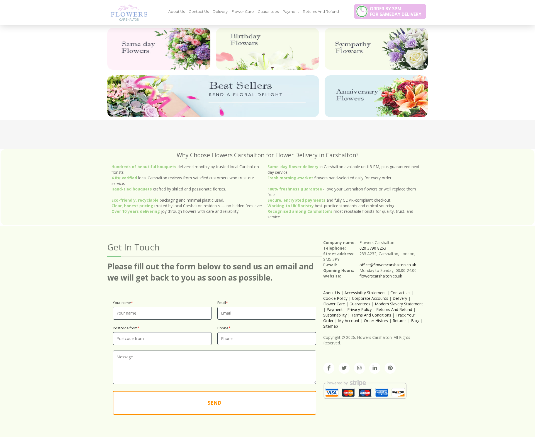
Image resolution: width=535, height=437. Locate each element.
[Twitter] (344, 368)
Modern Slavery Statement (399, 303)
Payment (291, 11)
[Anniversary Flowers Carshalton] (376, 96)
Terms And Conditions (371, 315)
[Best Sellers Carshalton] (213, 96)
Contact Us (199, 11)
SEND (215, 402)
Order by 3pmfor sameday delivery (395, 11)
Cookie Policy (335, 298)
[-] (126, 12)
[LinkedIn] (374, 368)
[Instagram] (359, 368)
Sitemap (330, 326)
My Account (348, 320)
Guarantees (268, 11)
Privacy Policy (359, 309)
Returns (400, 320)
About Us (176, 11)
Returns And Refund (321, 11)
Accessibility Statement (365, 292)
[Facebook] (328, 368)
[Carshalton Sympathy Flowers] (376, 49)
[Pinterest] (390, 368)
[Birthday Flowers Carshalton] (267, 49)
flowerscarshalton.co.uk (380, 276)
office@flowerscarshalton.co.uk (387, 264)
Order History (376, 320)
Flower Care (243, 11)
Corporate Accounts (370, 298)
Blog (415, 320)
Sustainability (335, 315)
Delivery (220, 11)
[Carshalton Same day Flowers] (158, 49)
